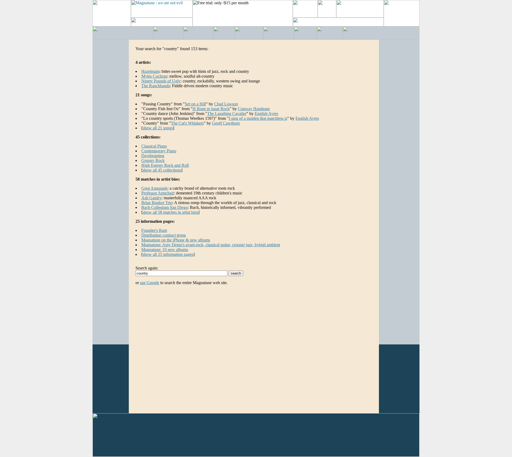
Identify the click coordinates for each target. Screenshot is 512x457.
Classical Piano (154, 146)
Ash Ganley (151, 198)
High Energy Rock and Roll (165, 165)
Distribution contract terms (163, 235)
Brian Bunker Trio (156, 202)
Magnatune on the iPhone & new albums (175, 240)
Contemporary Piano (158, 151)
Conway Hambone (254, 108)
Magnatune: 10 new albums (164, 249)
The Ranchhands (155, 86)
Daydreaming (152, 155)
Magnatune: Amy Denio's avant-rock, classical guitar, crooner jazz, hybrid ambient (210, 245)
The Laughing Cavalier (226, 113)
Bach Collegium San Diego (164, 207)
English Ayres (266, 113)
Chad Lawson (226, 104)
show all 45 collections (162, 170)
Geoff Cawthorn (226, 123)
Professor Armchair (157, 193)
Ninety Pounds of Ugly (161, 81)
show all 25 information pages (168, 254)
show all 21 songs (158, 128)
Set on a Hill (195, 104)
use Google (149, 282)
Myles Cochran (154, 76)
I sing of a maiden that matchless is (258, 118)
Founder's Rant (154, 230)
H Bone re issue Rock (211, 108)
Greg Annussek (154, 188)
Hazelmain (150, 71)
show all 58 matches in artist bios (170, 212)
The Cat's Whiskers (187, 123)
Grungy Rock (153, 160)
